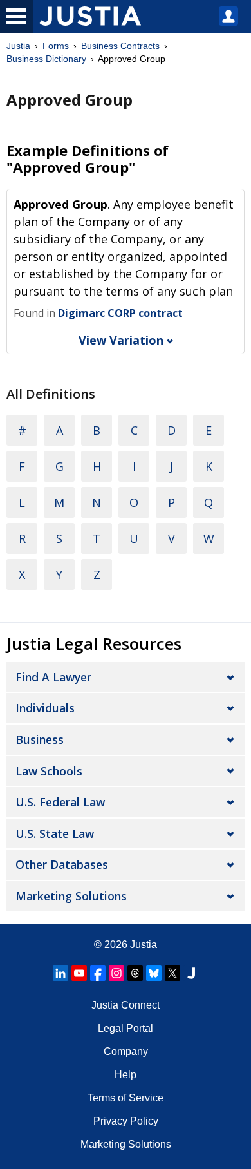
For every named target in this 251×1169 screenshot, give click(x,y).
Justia (18, 46)
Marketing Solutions (71, 896)
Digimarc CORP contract (120, 313)
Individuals (45, 708)
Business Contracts (120, 46)
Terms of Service (125, 1097)
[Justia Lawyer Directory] (191, 973)
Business (39, 739)
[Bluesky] (154, 973)
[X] (172, 973)
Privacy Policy (125, 1121)
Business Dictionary (46, 58)
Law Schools (48, 771)
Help (125, 1074)
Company (126, 1051)
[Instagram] (116, 973)
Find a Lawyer (53, 677)
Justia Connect (125, 1005)
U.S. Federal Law (60, 802)
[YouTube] (79, 973)
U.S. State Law (54, 833)
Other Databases (61, 864)
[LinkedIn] (60, 973)
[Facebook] (98, 973)
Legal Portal (125, 1028)
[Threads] (135, 973)
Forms (55, 46)
